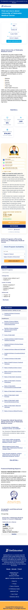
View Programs (14, 226)
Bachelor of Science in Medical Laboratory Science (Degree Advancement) (11, 330)
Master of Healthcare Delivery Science (13, 367)
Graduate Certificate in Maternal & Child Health (14, 349)
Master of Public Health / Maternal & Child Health (12, 406)
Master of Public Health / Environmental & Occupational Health (12, 386)
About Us (14, 581)
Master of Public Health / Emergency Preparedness (12, 381)
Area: (4, 530)
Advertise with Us (14, 596)
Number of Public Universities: (10, 532)
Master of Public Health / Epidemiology (13, 391)
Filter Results (6, 299)
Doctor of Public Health (9, 335)
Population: (5, 528)
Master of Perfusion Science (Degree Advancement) (12, 372)
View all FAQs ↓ (14, 460)
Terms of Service (14, 586)
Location (14, 28)
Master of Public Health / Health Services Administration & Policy (11, 401)
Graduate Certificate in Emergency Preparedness (12, 314)
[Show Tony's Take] (14, 150)
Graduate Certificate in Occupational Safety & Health (14, 354)
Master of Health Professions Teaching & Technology (13, 363)
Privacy (14, 583)
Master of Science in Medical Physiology (13, 411)
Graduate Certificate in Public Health (12, 358)
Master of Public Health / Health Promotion (11, 396)
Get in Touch (14, 594)
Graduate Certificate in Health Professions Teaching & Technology (13, 339)
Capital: (4, 526)
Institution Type (14, 32)
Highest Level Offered (15, 36)
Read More (14, 534)
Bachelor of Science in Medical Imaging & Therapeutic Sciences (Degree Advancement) (11, 323)
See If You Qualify (14, 222)
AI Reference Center (14, 589)
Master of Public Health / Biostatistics (12, 376)
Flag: (4, 524)
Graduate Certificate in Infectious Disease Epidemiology (13, 345)
